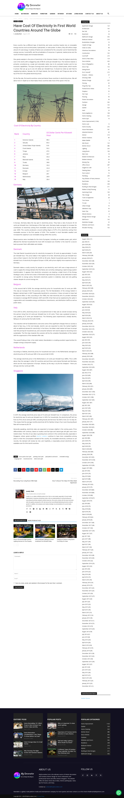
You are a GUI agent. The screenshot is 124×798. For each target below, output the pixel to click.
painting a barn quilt (38, 456)
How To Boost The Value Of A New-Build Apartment (64, 482)
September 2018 (87, 498)
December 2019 (87, 457)
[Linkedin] (28, 470)
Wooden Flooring (87, 227)
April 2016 (85, 577)
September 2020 (87, 432)
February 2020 (86, 452)
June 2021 (85, 408)
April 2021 (85, 413)
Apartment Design (87, 26)
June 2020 (85, 441)
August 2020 (86, 435)
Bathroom (25, 14)
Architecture (85, 28)
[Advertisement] (77, 7)
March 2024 (85, 318)
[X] (19, 470)
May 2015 (85, 607)
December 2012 (87, 686)
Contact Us (89, 14)
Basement (85, 34)
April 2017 (85, 544)
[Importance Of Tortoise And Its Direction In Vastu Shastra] (51, 734)
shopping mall (18, 458)
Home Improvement (88, 121)
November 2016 (87, 558)
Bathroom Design (87, 37)
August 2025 (86, 272)
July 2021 (84, 405)
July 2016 (84, 569)
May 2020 (85, 443)
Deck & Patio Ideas (87, 58)
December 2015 (87, 588)
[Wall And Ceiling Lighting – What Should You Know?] (51, 743)
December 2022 (87, 359)
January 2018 (86, 520)
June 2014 (85, 637)
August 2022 (86, 370)
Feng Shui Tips (86, 86)
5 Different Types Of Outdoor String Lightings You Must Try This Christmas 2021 (67, 751)
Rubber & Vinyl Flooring (89, 189)
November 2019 (87, 460)
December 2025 (87, 261)
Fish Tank (85, 94)
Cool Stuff (85, 56)
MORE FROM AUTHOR (34, 520)
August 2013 (86, 664)
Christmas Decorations (89, 50)
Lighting (26, 18)
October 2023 (86, 332)
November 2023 (87, 329)
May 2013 (85, 672)
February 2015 (86, 615)
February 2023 (86, 353)
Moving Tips (85, 162)
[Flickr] (30, 509)
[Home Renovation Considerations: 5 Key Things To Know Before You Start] (18, 735)
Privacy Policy (40, 796)
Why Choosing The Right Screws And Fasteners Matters (33, 751)
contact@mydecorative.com (54, 787)
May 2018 (85, 509)
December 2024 (87, 293)
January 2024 (86, 323)
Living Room (78, 14)
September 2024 (87, 302)
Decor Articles (86, 61)
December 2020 (87, 424)
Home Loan (85, 124)
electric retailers (41, 436)
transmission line (28, 458)
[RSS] (57, 509)
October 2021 (86, 397)
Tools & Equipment (87, 197)
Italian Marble (86, 140)
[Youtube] (30, 512)
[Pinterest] (24, 470)
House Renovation (87, 129)
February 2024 (86, 321)
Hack (83, 110)
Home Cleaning (86, 116)
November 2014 (87, 623)
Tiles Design (85, 195)
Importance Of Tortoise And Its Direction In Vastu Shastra (67, 733)
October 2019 (86, 462)
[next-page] (17, 545)
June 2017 (85, 539)
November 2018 (87, 492)
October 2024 (86, 299)
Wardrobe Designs (87, 222)
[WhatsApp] (44, 470)
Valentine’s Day (86, 208)
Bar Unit (84, 31)
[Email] (53, 470)
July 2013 (84, 667)
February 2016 (86, 582)
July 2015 (84, 601)
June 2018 (85, 506)
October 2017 (86, 528)
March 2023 (85, 351)
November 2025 (87, 263)
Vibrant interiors (86, 214)
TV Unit (84, 203)
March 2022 (85, 383)
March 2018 (85, 514)
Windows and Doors (88, 225)
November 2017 (87, 525)
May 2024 (85, 312)
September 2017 (87, 531)
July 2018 (84, 503)
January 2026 (86, 258)
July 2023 (84, 340)
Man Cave (85, 154)
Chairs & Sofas (86, 48)
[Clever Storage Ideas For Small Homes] (18, 744)
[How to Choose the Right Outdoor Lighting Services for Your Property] (23, 531)
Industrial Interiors (87, 132)
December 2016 (87, 555)
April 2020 (85, 446)
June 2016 (85, 571)
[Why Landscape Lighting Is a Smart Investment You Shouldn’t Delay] (45, 531)
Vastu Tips (85, 211)
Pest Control (86, 173)
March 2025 (85, 285)
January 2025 (86, 291)
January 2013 (86, 683)
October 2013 (86, 659)
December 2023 (87, 326)
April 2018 (85, 511)
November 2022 (87, 362)
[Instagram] (37, 509)
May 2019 (85, 476)
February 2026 (86, 255)
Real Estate (85, 181)
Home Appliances (87, 113)
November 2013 (87, 656)
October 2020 (86, 430)
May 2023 (85, 345)
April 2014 (85, 642)
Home (17, 14)
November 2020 (87, 427)
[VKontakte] (70, 509)
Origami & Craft (86, 167)
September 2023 (87, 334)
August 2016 (86, 566)
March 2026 (85, 253)
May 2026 (85, 247)
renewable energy (64, 456)
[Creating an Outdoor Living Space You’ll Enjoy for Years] (67, 531)
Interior (61, 14)
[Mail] (43, 509)
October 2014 (86, 626)
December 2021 (87, 392)
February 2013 (86, 681)
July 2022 (84, 372)
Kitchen (69, 14)
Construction (86, 53)
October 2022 (86, 364)
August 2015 (86, 599)
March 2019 (85, 482)
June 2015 (85, 604)
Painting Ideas (86, 170)
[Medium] (47, 509)
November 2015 (87, 591)
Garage (84, 105)
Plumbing (85, 176)
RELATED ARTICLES (20, 520)
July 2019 (84, 471)
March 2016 (85, 580)
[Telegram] (61, 470)
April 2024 (85, 315)
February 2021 (86, 419)
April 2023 (85, 348)
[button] (108, 14)
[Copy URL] (57, 470)
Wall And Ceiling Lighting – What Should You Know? (66, 741)
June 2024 (85, 310)
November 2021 (87, 394)
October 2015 (86, 593)
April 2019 (85, 479)
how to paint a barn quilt (25, 456)
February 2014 (86, 648)
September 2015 (87, 596)
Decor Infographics (87, 64)
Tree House (85, 200)
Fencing (84, 83)
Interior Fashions (87, 137)
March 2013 (85, 678)
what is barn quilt (38, 458)
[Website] (27, 512)
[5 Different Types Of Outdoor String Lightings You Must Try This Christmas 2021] (51, 752)
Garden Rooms (85, 698)
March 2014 (85, 645)
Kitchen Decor (86, 146)
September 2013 (87, 661)
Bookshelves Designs (88, 42)
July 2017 (84, 536)
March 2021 (85, 416)
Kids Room (85, 143)
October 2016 (86, 561)
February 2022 (86, 386)
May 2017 (85, 541)
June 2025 (85, 277)
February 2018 (86, 517)
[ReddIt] (49, 470)
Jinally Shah (18, 34)
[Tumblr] (32, 470)
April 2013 (85, 675)
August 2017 (86, 533)
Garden (52, 14)
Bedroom (34, 14)
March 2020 (85, 449)
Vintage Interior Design (89, 217)
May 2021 (85, 411)
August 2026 (86, 239)
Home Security (86, 127)
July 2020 (84, 438)
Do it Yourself (86, 72)
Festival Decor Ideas (88, 88)
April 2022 (85, 381)
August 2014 (86, 631)
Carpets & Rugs (86, 45)
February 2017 (86, 550)
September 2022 (87, 367)
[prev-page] (15, 545)
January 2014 (86, 651)
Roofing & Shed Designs (89, 187)
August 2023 (86, 337)
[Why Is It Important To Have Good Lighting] (51, 725)
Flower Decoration (87, 99)
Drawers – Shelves (87, 75)
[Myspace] (50, 509)
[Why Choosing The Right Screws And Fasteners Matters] (18, 753)
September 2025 (87, 269)
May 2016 (85, 574)
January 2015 (86, 618)
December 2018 (87, 490)
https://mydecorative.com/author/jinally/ (35, 494)
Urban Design (86, 206)
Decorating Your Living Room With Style (25, 481)
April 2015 (85, 610)
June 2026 (85, 244)
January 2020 (86, 454)
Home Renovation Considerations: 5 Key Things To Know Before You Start (32, 734)
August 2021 (86, 402)
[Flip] (36, 470)
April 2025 (85, 283)
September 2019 (87, 465)
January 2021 (86, 422)
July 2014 (84, 634)
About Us (99, 14)
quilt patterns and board (51, 456)
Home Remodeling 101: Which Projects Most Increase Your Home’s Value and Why (33, 725)
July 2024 (84, 307)
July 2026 (84, 242)
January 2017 (86, 552)
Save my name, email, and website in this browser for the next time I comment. (38, 583)
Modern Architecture (88, 157)
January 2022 (86, 389)
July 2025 (84, 274)
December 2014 (87, 621)
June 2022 (85, 375)
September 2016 (87, 563)
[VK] (40, 470)
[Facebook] (15, 470)
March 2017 (85, 547)
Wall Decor (85, 219)
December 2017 (87, 522)
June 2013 (85, 670)
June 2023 (85, 342)
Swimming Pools (87, 192)
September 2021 (87, 400)
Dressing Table (86, 78)
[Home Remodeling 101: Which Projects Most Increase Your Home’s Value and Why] (18, 725)
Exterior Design (86, 80)
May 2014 (85, 640)
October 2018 (86, 495)
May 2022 (85, 378)
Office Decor (86, 165)
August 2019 (86, 468)
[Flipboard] (34, 509)
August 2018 (86, 501)
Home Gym (85, 118)
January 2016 (86, 585)
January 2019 (86, 487)
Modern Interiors (87, 159)
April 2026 (85, 250)
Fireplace (84, 91)
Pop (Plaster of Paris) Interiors (91, 178)
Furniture (43, 14)
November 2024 (87, 296)
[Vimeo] (66, 509)
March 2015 (85, 612)
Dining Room (86, 69)
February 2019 (86, 484)
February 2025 (86, 288)
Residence (85, 184)
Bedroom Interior (87, 39)
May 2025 (85, 280)
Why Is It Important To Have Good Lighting (66, 724)
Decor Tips (85, 67)
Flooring (84, 97)
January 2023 (86, 356)
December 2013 (87, 653)
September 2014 (87, 629)
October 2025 (86, 266)
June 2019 (85, 473)
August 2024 (86, 304)
